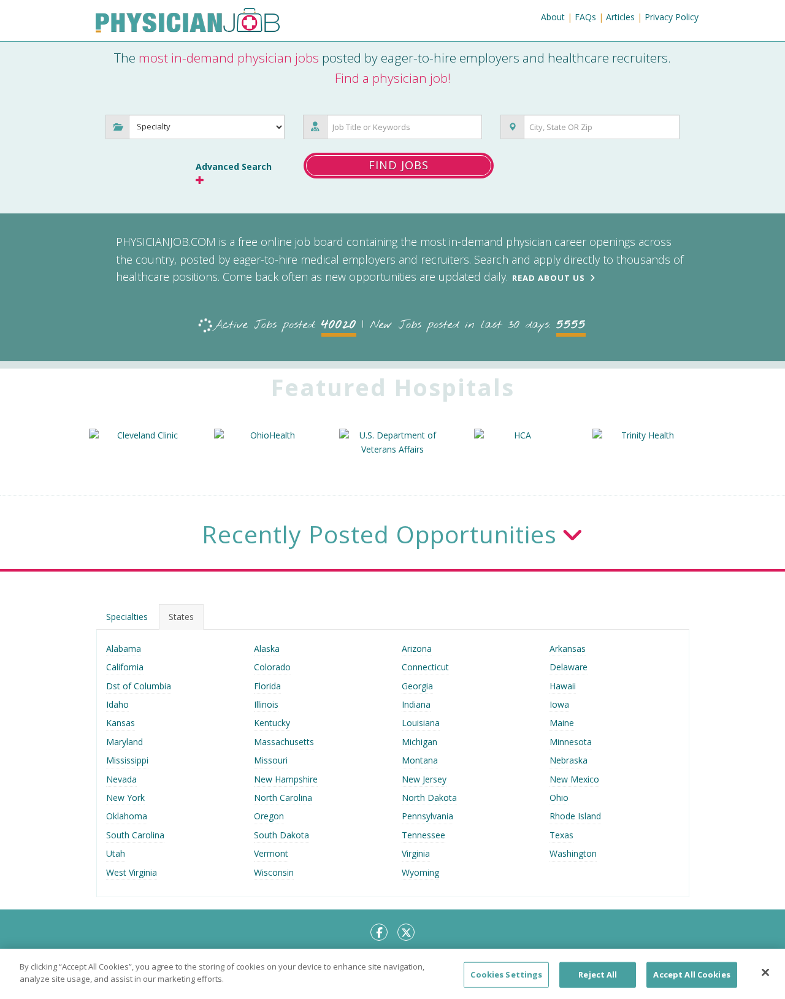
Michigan (419, 742)
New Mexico (574, 779)
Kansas (120, 723)
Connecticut (425, 667)
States (181, 616)
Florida (267, 686)
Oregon (269, 816)
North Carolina (283, 797)
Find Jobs (399, 165)
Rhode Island (575, 816)
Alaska (267, 648)
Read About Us (548, 277)
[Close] (765, 972)
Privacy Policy (672, 17)
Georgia (417, 686)
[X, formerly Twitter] (406, 932)
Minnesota (571, 742)
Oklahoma (126, 816)
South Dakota (281, 835)
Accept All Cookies (691, 974)
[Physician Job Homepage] (187, 22)
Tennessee (423, 835)
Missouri (271, 760)
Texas (561, 835)
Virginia (416, 853)
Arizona (417, 648)
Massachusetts (284, 742)
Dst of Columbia (138, 686)
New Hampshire (286, 779)
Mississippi (127, 760)
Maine (562, 723)
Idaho (117, 704)
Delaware (569, 667)
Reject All (597, 974)
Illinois (266, 704)
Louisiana (421, 723)
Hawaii (563, 686)
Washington (573, 853)
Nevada (121, 779)
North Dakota (429, 797)
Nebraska (569, 760)
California (125, 667)
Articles (620, 17)
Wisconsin (274, 872)
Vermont (271, 853)
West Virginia (131, 872)
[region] (392, 974)
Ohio (559, 797)
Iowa (559, 704)
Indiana (416, 704)
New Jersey (424, 779)
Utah (115, 853)
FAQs (585, 17)
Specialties (127, 616)
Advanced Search (234, 166)
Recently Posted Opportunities (379, 534)
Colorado (272, 667)
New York (125, 797)
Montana (420, 760)
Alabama (123, 648)
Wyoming (420, 872)
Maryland (124, 742)
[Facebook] (379, 932)
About (553, 17)
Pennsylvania (427, 816)
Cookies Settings (506, 974)
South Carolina (135, 835)
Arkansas (568, 648)
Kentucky (272, 723)
